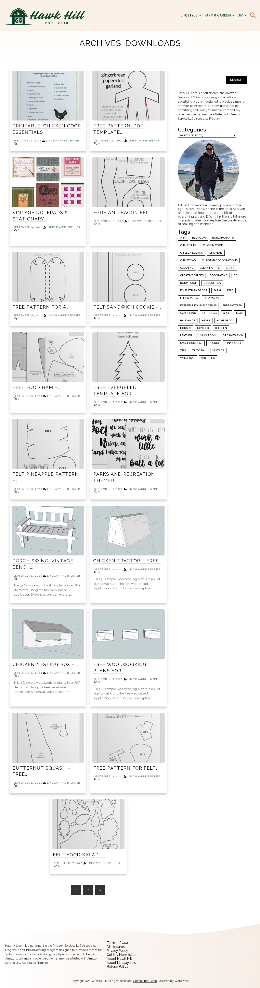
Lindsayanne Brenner (62, 140)
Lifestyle (189, 15)
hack (239, 312)
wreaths (208, 357)
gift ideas (209, 312)
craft (230, 267)
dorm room (188, 282)
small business (191, 342)
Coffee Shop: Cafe (145, 981)
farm (217, 290)
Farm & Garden (218, 15)
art (183, 237)
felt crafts (189, 297)
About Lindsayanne (121, 963)
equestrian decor (193, 290)
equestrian (212, 282)
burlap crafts (223, 237)
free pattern (232, 305)
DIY (240, 15)
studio (214, 342)
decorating (219, 275)
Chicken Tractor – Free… (127, 560)
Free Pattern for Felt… (125, 768)
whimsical (187, 357)
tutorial (199, 350)
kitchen (221, 328)
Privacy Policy (117, 951)
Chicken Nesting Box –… (45, 664)
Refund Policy (117, 966)
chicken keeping (191, 252)
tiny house (233, 342)
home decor (225, 320)
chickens (215, 252)
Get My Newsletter (122, 955)
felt (230, 290)
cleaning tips (210, 267)
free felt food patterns (198, 305)
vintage (218, 350)
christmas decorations (219, 260)
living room (207, 335)
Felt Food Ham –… (36, 387)
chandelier (188, 245)
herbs (206, 320)
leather (186, 335)
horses (185, 328)
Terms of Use (117, 943)
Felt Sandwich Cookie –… (127, 307)
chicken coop (213, 245)
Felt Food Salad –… (79, 854)
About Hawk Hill (119, 958)
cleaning (187, 267)
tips (183, 350)
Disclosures (116, 947)
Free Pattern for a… (41, 307)
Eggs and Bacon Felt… (123, 212)
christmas (188, 260)
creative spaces (192, 275)
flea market (213, 297)
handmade (187, 320)
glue (226, 312)
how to (203, 328)
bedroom (199, 237)
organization (232, 335)
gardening (188, 312)
